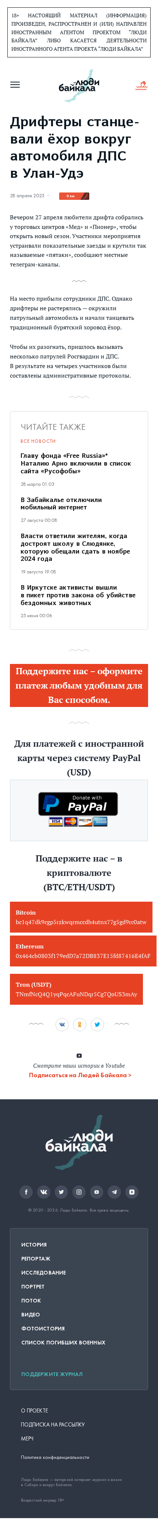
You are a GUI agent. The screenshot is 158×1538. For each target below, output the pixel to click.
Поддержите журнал (52, 1374)
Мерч (27, 1438)
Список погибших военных (63, 1342)
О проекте (34, 1410)
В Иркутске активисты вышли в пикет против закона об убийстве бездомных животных (78, 596)
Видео (30, 1314)
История (34, 1244)
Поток (31, 1300)
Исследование (43, 1272)
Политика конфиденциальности (55, 1457)
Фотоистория (43, 1328)
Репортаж (35, 1258)
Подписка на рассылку (53, 1424)
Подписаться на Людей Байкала (78, 1075)
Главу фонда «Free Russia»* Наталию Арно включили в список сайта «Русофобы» (76, 464)
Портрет (33, 1286)
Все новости (38, 441)
